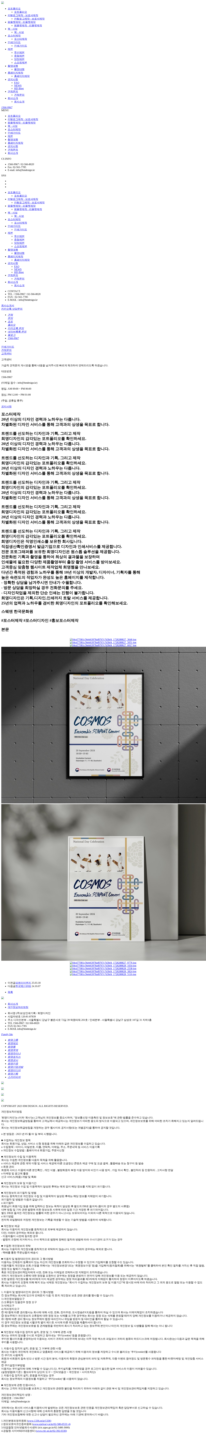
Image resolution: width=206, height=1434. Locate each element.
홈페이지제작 (15, 72)
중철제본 (19, 55)
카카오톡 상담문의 (12, 308)
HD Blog (19, 88)
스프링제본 (20, 62)
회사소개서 (7, 305)
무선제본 (19, 52)
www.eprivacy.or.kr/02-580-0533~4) (51, 1424)
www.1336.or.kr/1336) (39, 1420)
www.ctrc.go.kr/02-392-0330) (51, 1431)
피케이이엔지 (23, 982)
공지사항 (13, 79)
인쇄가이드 (14, 42)
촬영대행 (13, 66)
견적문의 (13, 91)
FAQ (16, 82)
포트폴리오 (14, 8)
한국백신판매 (23, 986)
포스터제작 (14, 35)
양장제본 (19, 59)
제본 (10, 49)
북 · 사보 (13, 28)
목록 (10, 992)
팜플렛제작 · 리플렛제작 (22, 22)
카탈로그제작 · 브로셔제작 (23, 15)
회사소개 (13, 98)
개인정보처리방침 (18, 1007)
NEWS (18, 85)
